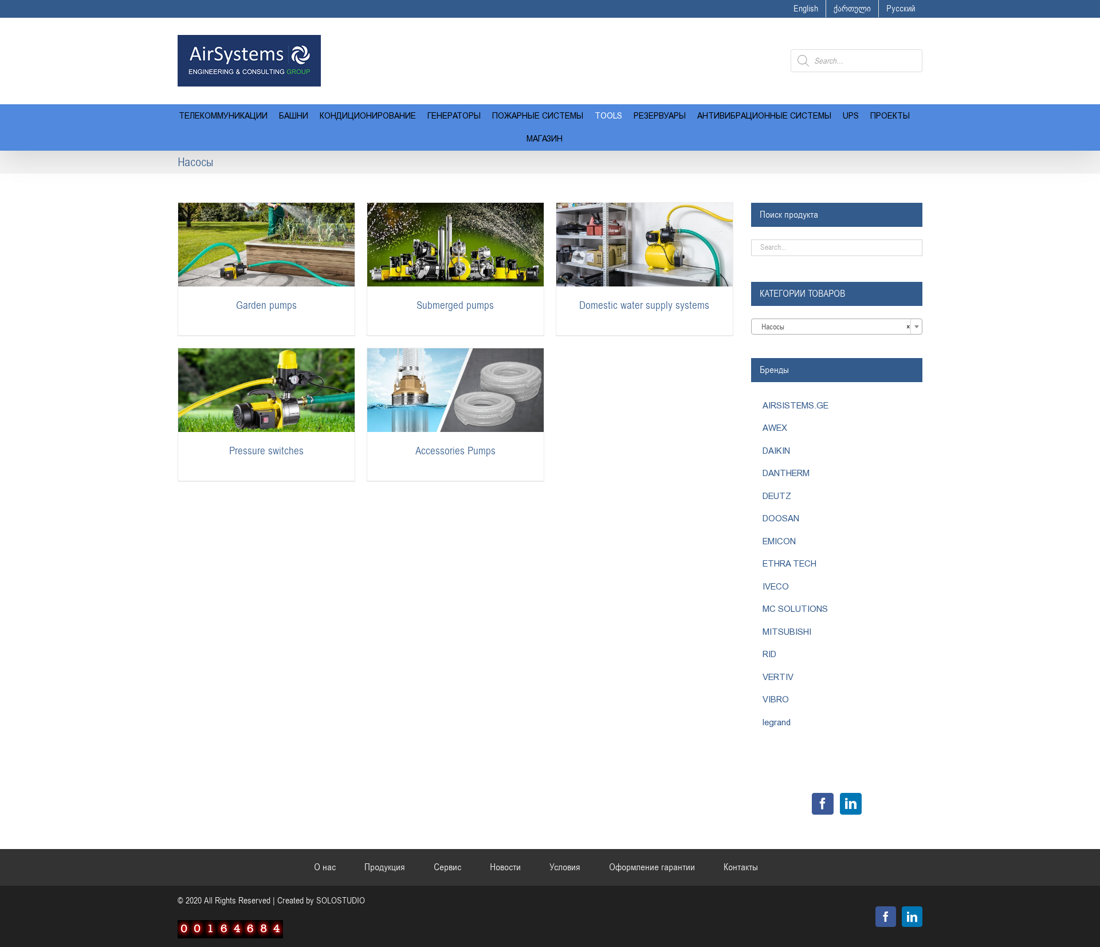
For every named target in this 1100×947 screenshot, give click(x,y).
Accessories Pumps (455, 451)
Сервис (447, 867)
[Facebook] (823, 804)
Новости (505, 867)
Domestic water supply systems (644, 305)
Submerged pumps (455, 305)
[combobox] (836, 327)
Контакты (741, 867)
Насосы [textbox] (833, 327)
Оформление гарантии (652, 867)
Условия (564, 867)
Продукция (384, 867)
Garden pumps (266, 305)
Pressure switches (266, 451)
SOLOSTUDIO (340, 900)
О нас (325, 867)
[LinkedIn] (851, 804)
